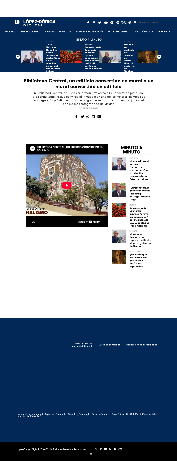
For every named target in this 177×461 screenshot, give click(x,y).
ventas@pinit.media (82, 346)
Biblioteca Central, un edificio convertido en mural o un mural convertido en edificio (88, 83)
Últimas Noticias (149, 414)
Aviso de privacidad (109, 345)
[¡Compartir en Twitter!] (82, 117)
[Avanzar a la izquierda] (18, 57)
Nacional (10, 32)
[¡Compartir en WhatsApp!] (87, 117)
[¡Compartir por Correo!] (99, 117)
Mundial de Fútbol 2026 (30, 416)
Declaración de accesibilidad (141, 345)
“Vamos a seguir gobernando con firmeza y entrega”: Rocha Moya (139, 193)
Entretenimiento (118, 32)
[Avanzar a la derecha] (169, 31)
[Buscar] (173, 31)
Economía (65, 32)
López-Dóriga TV (143, 32)
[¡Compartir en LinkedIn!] (93, 117)
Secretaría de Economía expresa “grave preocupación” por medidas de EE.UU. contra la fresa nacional (94, 58)
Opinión (163, 32)
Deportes (49, 32)
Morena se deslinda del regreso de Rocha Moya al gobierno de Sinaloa (129, 57)
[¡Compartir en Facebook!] (76, 117)
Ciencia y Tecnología (89, 32)
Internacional (29, 32)
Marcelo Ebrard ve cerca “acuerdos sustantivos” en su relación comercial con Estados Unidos (53, 59)
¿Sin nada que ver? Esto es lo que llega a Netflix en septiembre (138, 260)
